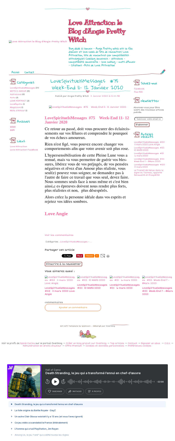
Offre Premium (73, 346)
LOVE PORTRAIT (18, 101)
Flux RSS (138, 92)
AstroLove (15, 94)
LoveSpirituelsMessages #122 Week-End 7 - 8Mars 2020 (149, 160)
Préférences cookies (139, 346)
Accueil (15, 72)
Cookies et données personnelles (105, 346)
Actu (12, 98)
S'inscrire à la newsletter (63, 264)
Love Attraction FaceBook (24, 150)
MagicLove (15, 107)
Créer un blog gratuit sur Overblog (86, 343)
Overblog (110, 326)
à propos (96, 391)
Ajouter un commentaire (73, 307)
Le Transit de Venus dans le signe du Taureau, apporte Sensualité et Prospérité (148, 172)
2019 (12, 130)
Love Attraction (18, 146)
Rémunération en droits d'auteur (42, 346)
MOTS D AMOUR (18, 91)
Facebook (139, 89)
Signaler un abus (151, 343)
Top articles (117, 343)
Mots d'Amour (17, 110)
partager (77, 391)
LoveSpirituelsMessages (22, 88)
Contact (29, 72)
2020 (13, 127)
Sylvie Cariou (27, 343)
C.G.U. (167, 343)
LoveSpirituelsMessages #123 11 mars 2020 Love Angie (149, 143)
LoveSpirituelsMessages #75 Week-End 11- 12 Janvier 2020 (87, 84)
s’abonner (57, 391)
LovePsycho (16, 104)
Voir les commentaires (59, 235)
